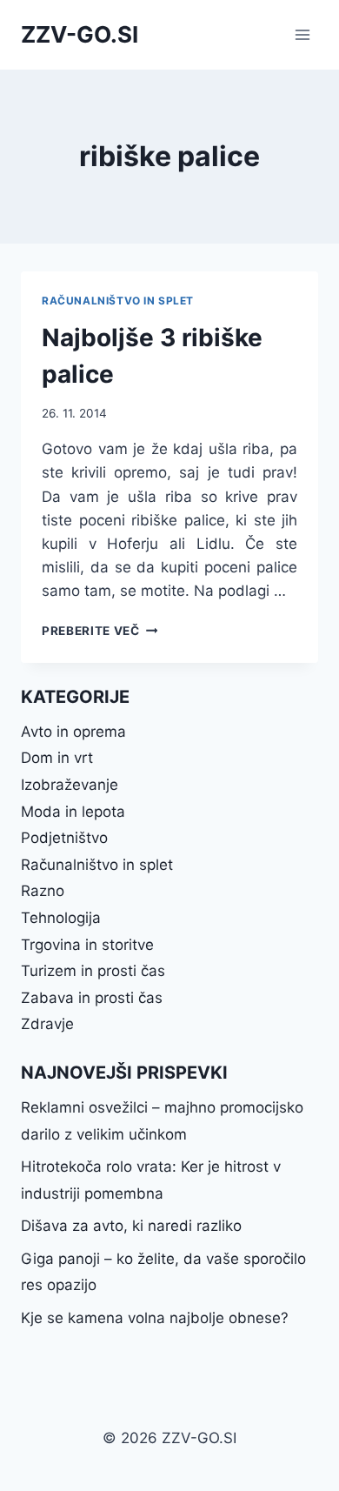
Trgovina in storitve (87, 944)
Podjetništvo (64, 837)
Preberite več (99, 631)
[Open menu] (302, 34)
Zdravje (47, 1024)
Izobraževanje (69, 784)
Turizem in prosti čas (93, 971)
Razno (42, 890)
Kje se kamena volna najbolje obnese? (155, 1318)
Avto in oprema (73, 731)
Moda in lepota (73, 811)
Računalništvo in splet (118, 300)
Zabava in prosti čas (92, 997)
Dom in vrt (57, 757)
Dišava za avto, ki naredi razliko (131, 1225)
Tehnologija (61, 917)
